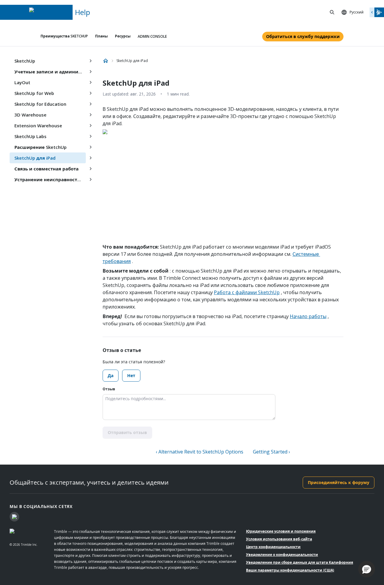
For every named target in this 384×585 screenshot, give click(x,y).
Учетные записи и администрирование (50, 72)
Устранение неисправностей (48, 179)
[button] (366, 569)
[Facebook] (14, 516)
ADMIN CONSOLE (152, 36)
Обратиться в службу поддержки (303, 36)
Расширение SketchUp (40, 147)
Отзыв (109, 388)
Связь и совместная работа (46, 169)
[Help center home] (106, 61)
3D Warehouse (30, 115)
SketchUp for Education (40, 104)
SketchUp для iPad (35, 158)
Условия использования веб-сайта (279, 539)
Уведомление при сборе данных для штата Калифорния (299, 562)
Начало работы (308, 316)
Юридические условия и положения (281, 531)
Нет (131, 375)
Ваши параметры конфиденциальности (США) (290, 570)
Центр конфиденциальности (273, 546)
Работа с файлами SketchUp (247, 292)
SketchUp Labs (30, 136)
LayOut (22, 82)
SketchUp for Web (34, 93)
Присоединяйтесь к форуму (338, 482)
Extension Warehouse (38, 126)
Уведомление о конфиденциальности (282, 554)
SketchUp (24, 61)
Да (110, 375)
